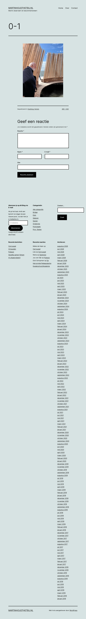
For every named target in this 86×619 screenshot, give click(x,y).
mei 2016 (60, 587)
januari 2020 (61, 461)
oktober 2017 (62, 538)
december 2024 (63, 298)
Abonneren (15, 228)
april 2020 (60, 452)
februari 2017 (62, 561)
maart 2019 (61, 490)
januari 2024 (61, 329)
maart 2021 (61, 424)
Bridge (35, 212)
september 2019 (63, 472)
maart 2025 (61, 289)
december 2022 (63, 366)
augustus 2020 (62, 444)
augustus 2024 (62, 309)
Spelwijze (42, 255)
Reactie (20, 131)
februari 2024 (62, 326)
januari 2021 (61, 429)
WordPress (73, 610)
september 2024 (63, 306)
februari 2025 (62, 292)
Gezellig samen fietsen (16, 255)
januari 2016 (61, 599)
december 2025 (63, 266)
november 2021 (62, 401)
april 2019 (60, 487)
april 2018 (60, 521)
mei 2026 (60, 252)
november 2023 (63, 335)
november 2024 (63, 301)
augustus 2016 (62, 579)
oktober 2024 (62, 303)
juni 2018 (60, 515)
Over (67, 8)
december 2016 (62, 567)
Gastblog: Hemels (33, 109)
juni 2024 (60, 315)
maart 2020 (61, 455)
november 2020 (63, 435)
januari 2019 (61, 495)
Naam (20, 152)
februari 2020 (62, 458)
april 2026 (60, 255)
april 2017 (60, 556)
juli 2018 (60, 513)
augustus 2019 (62, 475)
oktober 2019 (62, 470)
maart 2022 (61, 389)
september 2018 (63, 507)
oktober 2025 (62, 269)
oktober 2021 (62, 404)
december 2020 (63, 432)
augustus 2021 (62, 409)
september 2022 (63, 375)
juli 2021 (60, 412)
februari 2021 (62, 427)
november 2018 (62, 501)
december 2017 (62, 533)
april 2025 (60, 286)
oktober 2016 (62, 573)
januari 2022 (61, 395)
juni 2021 (60, 415)
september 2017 (63, 541)
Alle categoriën (38, 209)
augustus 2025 (62, 275)
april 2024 (61, 321)
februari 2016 (62, 596)
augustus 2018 (62, 510)
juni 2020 (60, 447)
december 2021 (62, 398)
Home (60, 8)
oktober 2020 (62, 438)
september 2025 (63, 272)
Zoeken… (60, 205)
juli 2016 (60, 581)
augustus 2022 (62, 378)
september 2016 (63, 576)
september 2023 (63, 341)
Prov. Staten (37, 229)
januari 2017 (61, 564)
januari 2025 (61, 295)
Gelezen (36, 218)
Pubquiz (11, 252)
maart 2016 (61, 593)
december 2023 (63, 332)
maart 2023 (61, 358)
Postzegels (37, 227)
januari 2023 (61, 364)
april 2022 (60, 386)
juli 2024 (60, 312)
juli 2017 (60, 547)
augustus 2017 (62, 544)
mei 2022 (60, 384)
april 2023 (60, 355)
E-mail (47, 152)
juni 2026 (60, 249)
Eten (34, 215)
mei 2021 (60, 418)
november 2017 (62, 536)
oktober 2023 (62, 338)
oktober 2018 (62, 504)
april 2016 (60, 590)
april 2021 (60, 421)
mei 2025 (60, 283)
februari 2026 (62, 260)
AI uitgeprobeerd (14, 258)
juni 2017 (60, 550)
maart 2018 (61, 524)
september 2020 (63, 441)
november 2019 (62, 467)
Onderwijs (36, 224)
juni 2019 (60, 481)
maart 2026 (61, 258)
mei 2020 (60, 450)
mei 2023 (60, 352)
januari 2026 (61, 263)
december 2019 (62, 464)
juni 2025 (60, 280)
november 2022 (63, 369)
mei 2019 (60, 484)
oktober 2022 (62, 372)
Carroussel (12, 246)
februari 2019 (62, 493)
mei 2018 (60, 518)
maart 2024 (61, 323)
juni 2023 (60, 349)
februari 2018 (62, 527)
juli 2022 (60, 381)
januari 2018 (61, 530)
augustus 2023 (62, 343)
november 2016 (62, 570)
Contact (74, 8)
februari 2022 (62, 392)
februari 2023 (62, 361)
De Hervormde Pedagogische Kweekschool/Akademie (42, 263)
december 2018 (62, 498)
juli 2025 (60, 278)
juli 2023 (60, 346)
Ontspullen (12, 249)
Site (18, 162)
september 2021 (63, 407)
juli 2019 (60, 478)
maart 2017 (61, 558)
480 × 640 (65, 109)
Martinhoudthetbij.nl (20, 8)
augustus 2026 (62, 246)
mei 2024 (60, 318)
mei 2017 (60, 553)
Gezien (35, 221)
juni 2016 (60, 584)
